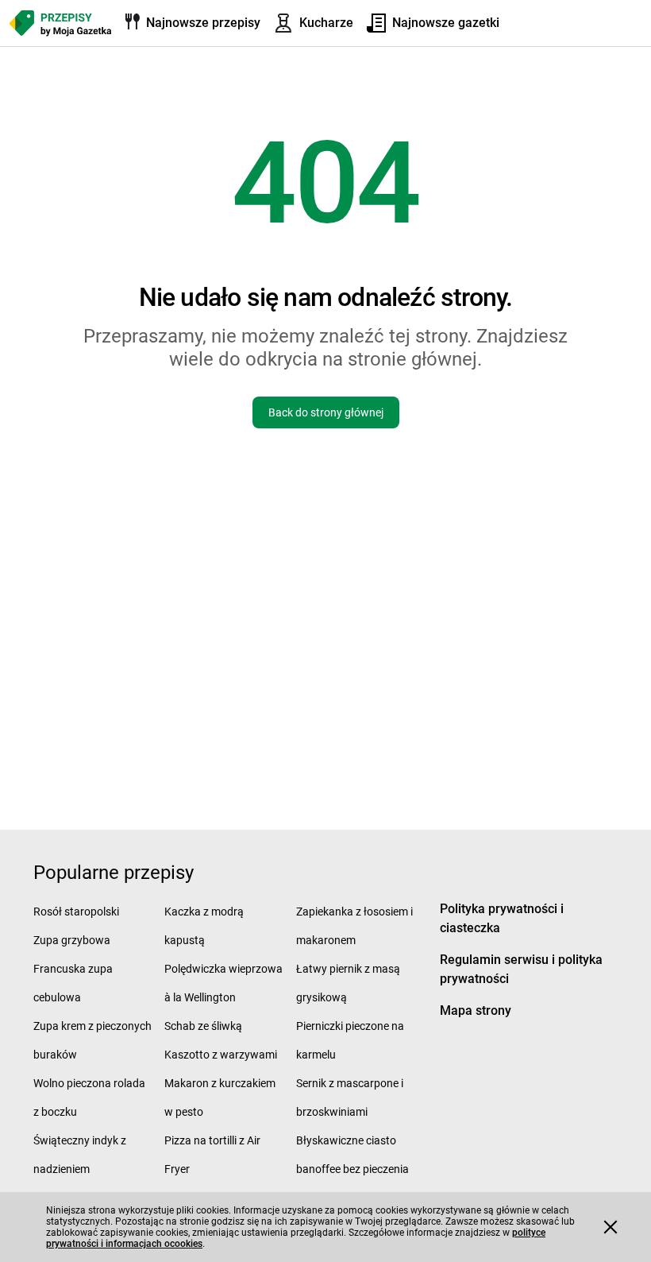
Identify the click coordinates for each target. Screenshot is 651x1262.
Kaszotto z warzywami (220, 1054)
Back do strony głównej (325, 412)
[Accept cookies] (610, 1227)
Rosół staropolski (76, 911)
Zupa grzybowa (71, 940)
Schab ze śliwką (203, 1026)
